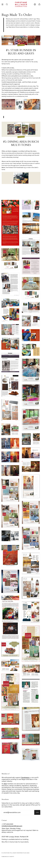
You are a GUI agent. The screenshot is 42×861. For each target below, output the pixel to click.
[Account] (35, 4)
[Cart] (39, 4)
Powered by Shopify (8, 856)
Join (37, 812)
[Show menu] (3, 4)
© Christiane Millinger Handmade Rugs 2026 (15, 852)
